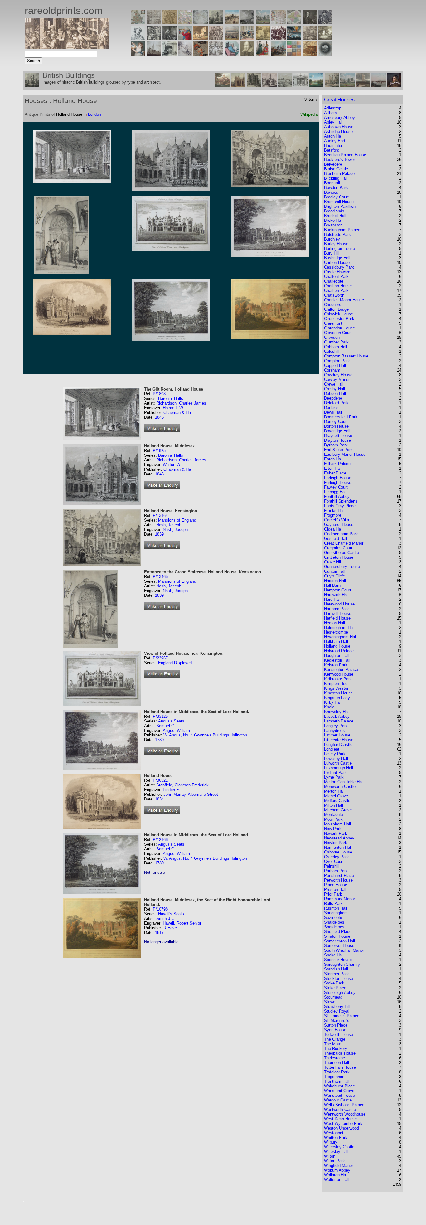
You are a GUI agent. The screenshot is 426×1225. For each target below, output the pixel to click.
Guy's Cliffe (334, 576)
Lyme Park (334, 777)
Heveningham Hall (340, 636)
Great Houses (339, 99)
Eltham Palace (337, 463)
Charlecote (333, 281)
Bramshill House (339, 201)
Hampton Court (337, 590)
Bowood (331, 192)
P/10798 (160, 909)
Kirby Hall (332, 702)
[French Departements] (294, 22)
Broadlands (334, 211)
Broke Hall (333, 220)
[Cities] (232, 22)
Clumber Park (336, 342)
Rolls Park (333, 903)
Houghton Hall (336, 655)
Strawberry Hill (337, 1006)
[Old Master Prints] (310, 38)
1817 (159, 932)
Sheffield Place (337, 931)
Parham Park (336, 870)
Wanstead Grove (339, 1090)
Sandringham (336, 913)
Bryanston (333, 225)
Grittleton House (338, 557)
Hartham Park (336, 608)
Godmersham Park (341, 534)
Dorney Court (336, 421)
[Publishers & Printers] (154, 38)
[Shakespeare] (247, 53)
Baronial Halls (170, 398)
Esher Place (335, 473)
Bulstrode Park (337, 234)
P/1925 (159, 450)
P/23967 (160, 658)
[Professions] (232, 53)
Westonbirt (333, 1132)
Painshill (331, 866)
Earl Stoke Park (338, 449)
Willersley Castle (339, 1147)
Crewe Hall (333, 384)
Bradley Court (336, 197)
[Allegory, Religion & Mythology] (216, 53)
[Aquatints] (154, 53)
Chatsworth (334, 295)
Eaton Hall (333, 459)
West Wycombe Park (343, 1123)
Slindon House (337, 936)
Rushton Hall (335, 908)
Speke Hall (334, 955)
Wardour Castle (338, 1100)
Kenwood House (338, 674)
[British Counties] (138, 22)
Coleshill (331, 351)
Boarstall (332, 183)
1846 (159, 417)
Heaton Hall (334, 622)
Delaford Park (336, 403)
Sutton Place (335, 1025)
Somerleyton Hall (339, 941)
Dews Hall (333, 412)
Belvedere (333, 164)
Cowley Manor (337, 379)
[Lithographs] (169, 53)
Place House (335, 884)
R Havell (171, 928)
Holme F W (173, 408)
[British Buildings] (216, 22)
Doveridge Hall (337, 431)
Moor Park (333, 819)
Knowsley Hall (337, 711)
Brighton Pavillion (340, 206)
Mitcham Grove (338, 810)
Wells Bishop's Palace (344, 1104)
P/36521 (160, 780)
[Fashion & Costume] (263, 53)
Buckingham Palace (342, 229)
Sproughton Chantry (342, 964)
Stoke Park (334, 983)
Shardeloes (334, 922)
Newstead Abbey (339, 838)
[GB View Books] (294, 53)
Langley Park (336, 725)
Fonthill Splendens (340, 501)
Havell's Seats (171, 913)
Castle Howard (337, 272)
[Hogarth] (169, 38)
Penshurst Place (339, 875)
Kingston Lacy (337, 697)
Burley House (336, 243)
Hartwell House (337, 613)
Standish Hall (336, 969)
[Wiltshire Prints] (263, 22)
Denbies (331, 407)
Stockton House (338, 978)
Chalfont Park (336, 276)
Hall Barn (332, 585)
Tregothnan (334, 1076)
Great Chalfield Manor (343, 543)
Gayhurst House (338, 524)
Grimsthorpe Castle (341, 552)
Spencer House (338, 959)
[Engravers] (138, 38)
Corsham (332, 370)
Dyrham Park (336, 445)
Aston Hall (333, 136)
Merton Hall (334, 791)
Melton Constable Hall (344, 782)
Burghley (332, 239)
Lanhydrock (334, 730)
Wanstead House (339, 1095)
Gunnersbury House (342, 566)
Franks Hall (334, 510)
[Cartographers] (325, 22)
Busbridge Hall (337, 257)
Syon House (335, 1030)
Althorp (330, 112)
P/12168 (160, 839)
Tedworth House (338, 1034)
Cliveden (332, 337)
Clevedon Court (338, 332)
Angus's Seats (171, 721)
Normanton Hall (338, 847)
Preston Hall (335, 889)
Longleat (331, 749)
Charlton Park (336, 290)
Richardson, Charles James (181, 403)
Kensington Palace (341, 669)
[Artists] (310, 22)
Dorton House (336, 426)
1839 (159, 534)
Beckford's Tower (339, 159)
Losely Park (335, 753)
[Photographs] (278, 38)
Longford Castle (338, 744)
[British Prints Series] (154, 22)
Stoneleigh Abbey (340, 992)
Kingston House (338, 693)
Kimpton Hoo (335, 683)
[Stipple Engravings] (138, 53)
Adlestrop (332, 108)
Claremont (333, 323)
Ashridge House (338, 131)
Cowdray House (338, 374)
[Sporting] (232, 38)
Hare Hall (332, 599)
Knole (329, 707)
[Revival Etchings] (185, 53)
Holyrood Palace (339, 651)
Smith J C (165, 918)
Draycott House (338, 435)
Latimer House (337, 735)
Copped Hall (335, 365)
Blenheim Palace (339, 173)
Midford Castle (337, 800)
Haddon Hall (335, 580)
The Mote (332, 1044)
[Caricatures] (185, 38)
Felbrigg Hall (335, 491)
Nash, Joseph (168, 525)
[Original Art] (263, 38)
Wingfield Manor (338, 1165)
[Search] (325, 53)
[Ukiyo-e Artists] (200, 53)
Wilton (329, 1156)
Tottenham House (340, 1067)
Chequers (332, 304)
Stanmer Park (336, 973)
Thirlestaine (334, 1058)
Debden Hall (335, 393)
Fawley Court (336, 487)
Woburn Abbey (337, 1170)
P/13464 (160, 515)
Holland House (337, 646)
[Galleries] (294, 38)
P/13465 (160, 576)
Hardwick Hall (336, 594)
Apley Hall (333, 122)
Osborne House (338, 852)
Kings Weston (336, 688)
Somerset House (339, 945)
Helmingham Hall (339, 627)
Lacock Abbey (337, 716)
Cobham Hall (335, 346)
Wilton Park (334, 1161)
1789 (159, 739)
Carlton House (337, 262)
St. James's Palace (341, 1016)
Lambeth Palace (338, 721)
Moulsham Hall (337, 824)
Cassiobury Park (339, 267)
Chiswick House (338, 314)
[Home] (67, 47)
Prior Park (333, 894)
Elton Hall (332, 468)
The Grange (334, 1039)
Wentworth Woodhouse (344, 1114)
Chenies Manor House (344, 300)
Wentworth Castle (340, 1109)
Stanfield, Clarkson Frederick (182, 785)
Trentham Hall (336, 1081)
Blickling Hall (335, 178)
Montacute (333, 814)
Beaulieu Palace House (345, 155)
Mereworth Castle (340, 786)
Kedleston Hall (337, 660)
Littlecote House (338, 739)
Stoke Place (335, 987)
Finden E (171, 789)
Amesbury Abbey (339, 117)
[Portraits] (216, 38)
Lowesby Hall (336, 758)
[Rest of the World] (200, 22)
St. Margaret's (336, 1020)
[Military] (278, 53)
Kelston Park (335, 665)
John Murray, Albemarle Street (190, 794)
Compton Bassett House (346, 356)
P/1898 (159, 393)
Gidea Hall (333, 529)
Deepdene (333, 398)
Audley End (334, 141)
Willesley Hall (336, 1151)
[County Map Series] (169, 22)
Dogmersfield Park (340, 417)
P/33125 (160, 716)
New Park (332, 828)
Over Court (334, 861)
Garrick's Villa (336, 520)
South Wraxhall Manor (344, 950)
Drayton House (337, 440)
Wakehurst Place (339, 1086)
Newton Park (335, 842)
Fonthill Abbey (337, 496)
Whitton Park (335, 1137)
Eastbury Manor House (344, 454)
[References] (310, 53)
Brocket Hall (335, 215)
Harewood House (339, 604)
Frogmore (332, 515)
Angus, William (176, 730)
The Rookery (335, 1048)
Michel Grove (336, 796)
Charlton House (338, 286)
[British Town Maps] (185, 22)
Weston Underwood (341, 1128)
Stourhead (333, 997)
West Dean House (340, 1118)
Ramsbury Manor (339, 899)
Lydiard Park (335, 772)
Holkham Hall (336, 641)
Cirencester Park (339, 318)
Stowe (329, 1001)
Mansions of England (177, 520)
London (94, 114)
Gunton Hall (334, 571)
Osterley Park (336, 856)
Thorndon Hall (336, 1062)
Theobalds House (340, 1053)
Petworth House (338, 880)
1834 (159, 799)
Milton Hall (333, 805)
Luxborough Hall (338, 768)
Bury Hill (331, 253)
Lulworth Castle (338, 763)
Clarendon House (339, 328)
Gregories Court (338, 548)
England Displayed (175, 662)
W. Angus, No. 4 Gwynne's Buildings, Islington (205, 735)
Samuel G (165, 725)
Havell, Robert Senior (182, 923)
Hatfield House (337, 618)
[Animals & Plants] (200, 38)
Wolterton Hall (336, 1179)
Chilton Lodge (336, 309)
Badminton (333, 145)
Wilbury (330, 1142)
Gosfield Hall (335, 538)
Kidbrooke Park (338, 679)
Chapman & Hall (178, 412)
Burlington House (339, 248)
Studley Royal (336, 1011)
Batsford (331, 150)
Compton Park (337, 360)
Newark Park (335, 833)
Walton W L (173, 464)
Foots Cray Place (340, 505)
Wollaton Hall (336, 1175)
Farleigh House (337, 477)
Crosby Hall (334, 388)
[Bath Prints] (247, 22)
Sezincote (333, 917)
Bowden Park (336, 187)
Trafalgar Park (337, 1072)
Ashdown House (338, 126)
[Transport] (247, 38)
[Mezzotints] (325, 38)
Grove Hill (333, 562)
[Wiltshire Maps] (278, 22)
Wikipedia (309, 114)
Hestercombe (336, 632)
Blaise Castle (336, 169)
